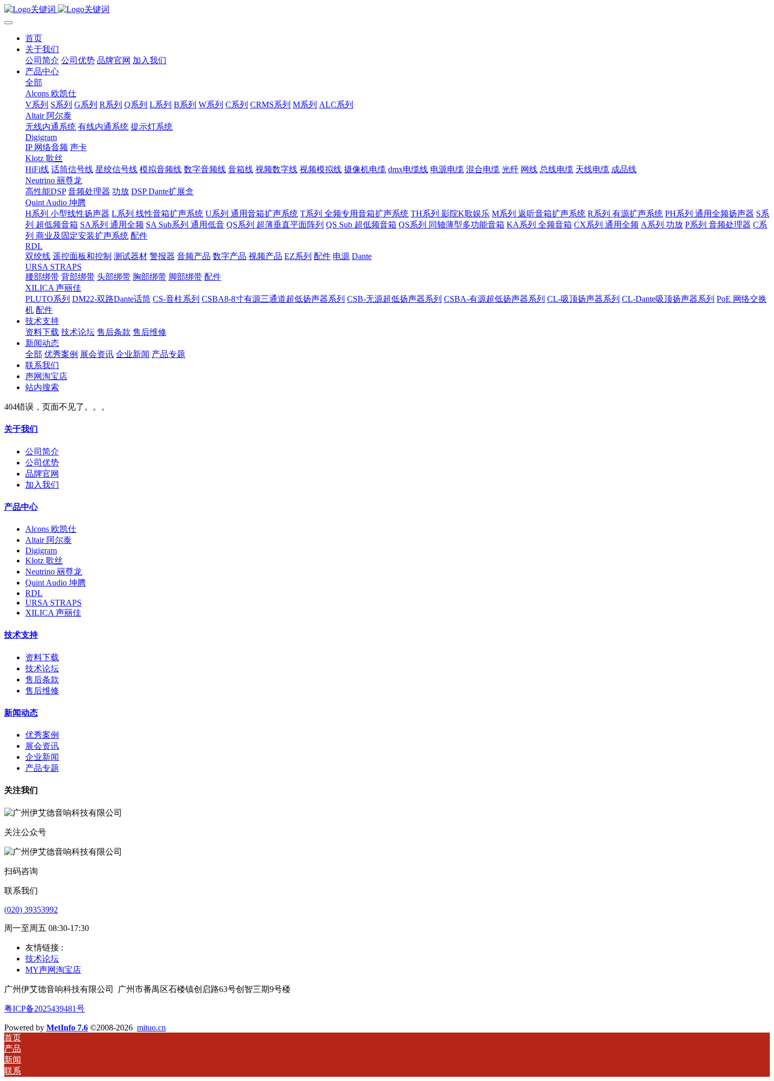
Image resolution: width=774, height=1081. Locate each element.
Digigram (41, 550)
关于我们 (21, 428)
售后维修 (42, 690)
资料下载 (42, 657)
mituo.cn (151, 1027)
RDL (34, 593)
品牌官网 (42, 473)
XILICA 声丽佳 (53, 612)
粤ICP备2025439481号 (44, 1008)
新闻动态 (21, 712)
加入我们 (42, 484)
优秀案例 (42, 734)
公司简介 (42, 451)
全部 (33, 82)
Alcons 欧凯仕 (50, 528)
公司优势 (42, 462)
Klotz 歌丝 (44, 560)
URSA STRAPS (53, 602)
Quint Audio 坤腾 (55, 582)
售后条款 (42, 679)
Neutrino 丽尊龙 (53, 571)
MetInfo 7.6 (67, 1027)
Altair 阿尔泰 (48, 539)
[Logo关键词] (387, 9)
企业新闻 (42, 756)
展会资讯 (42, 745)
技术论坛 (42, 668)
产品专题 (42, 767)
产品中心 (21, 506)
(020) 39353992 (31, 909)
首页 (33, 38)
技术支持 (21, 634)
